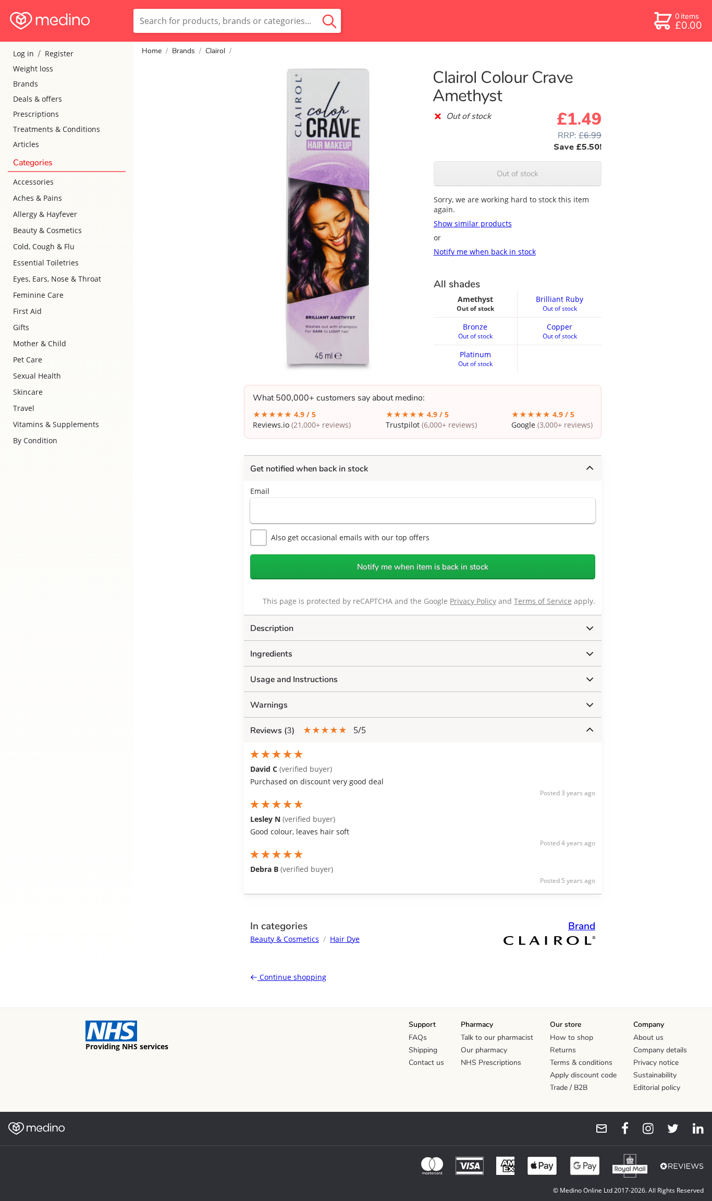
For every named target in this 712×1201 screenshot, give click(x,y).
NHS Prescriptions (491, 1062)
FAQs (418, 1037)
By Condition (35, 440)
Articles (26, 144)
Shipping (423, 1050)
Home (152, 51)
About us (648, 1037)
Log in (23, 53)
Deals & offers (37, 99)
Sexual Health (37, 376)
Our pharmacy (484, 1050)
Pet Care (27, 360)
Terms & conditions (581, 1062)
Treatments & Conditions (56, 129)
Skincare (28, 392)
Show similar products (473, 223)
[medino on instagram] (643, 1128)
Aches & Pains (37, 198)
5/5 (308, 730)
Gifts (21, 327)
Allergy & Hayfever (45, 214)
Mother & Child (39, 343)
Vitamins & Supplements (56, 424)
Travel (23, 408)
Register (59, 53)
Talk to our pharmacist (497, 1037)
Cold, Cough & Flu (44, 246)
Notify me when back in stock (485, 252)
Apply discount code (583, 1075)
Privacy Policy (473, 601)
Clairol (215, 51)
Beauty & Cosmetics (47, 230)
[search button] (329, 20)
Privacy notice (656, 1062)
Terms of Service (543, 601)
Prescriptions (36, 114)
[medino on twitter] (668, 1128)
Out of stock (517, 173)
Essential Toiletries (46, 263)
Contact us (426, 1062)
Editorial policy (656, 1088)
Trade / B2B (568, 1088)
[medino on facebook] (618, 1128)
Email (259, 491)
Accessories (33, 182)
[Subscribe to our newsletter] (597, 1128)
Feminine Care (38, 295)
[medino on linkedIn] (693, 1128)
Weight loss (33, 69)
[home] (66, 21)
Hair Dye (345, 939)
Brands (25, 84)
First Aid (27, 311)
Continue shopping (291, 977)
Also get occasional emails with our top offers (350, 537)
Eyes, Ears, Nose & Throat (57, 279)
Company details (660, 1050)
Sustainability (655, 1075)
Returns (563, 1050)
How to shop (571, 1037)
